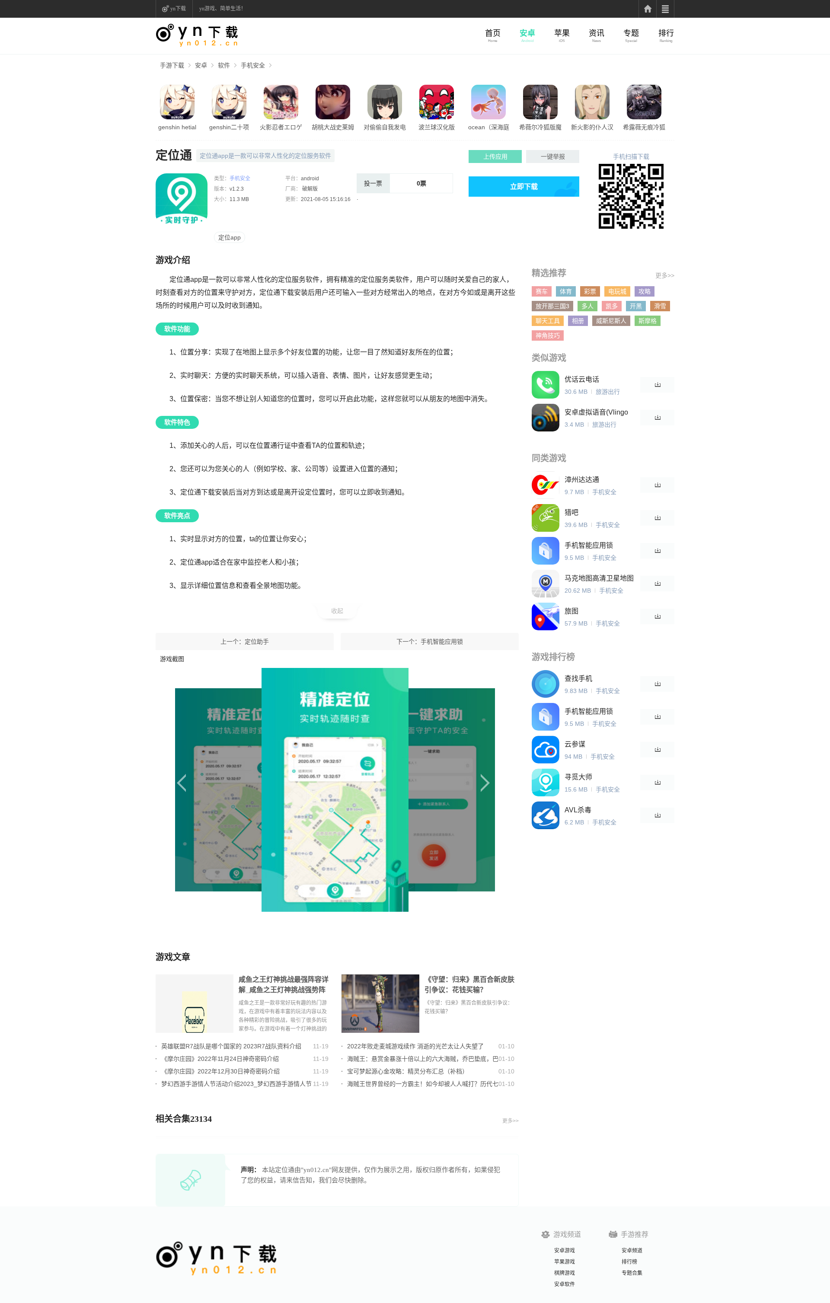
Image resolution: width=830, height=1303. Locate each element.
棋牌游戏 (564, 1273)
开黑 (636, 306)
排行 (666, 33)
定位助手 (257, 641)
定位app (229, 237)
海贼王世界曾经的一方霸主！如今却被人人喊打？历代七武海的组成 (422, 1083)
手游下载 (172, 65)
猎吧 (571, 512)
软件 (224, 65)
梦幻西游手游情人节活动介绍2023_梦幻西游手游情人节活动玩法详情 (236, 1083)
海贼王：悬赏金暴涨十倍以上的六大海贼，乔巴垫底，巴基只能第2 (422, 1058)
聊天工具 (548, 320)
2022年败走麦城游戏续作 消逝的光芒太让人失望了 (415, 1046)
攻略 (644, 291)
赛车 (542, 291)
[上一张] (223, 790)
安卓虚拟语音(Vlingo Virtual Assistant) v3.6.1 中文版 (596, 413)
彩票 (590, 291)
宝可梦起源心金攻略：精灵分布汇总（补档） (407, 1071)
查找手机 (578, 678)
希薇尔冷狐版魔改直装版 (540, 127)
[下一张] (450, 790)
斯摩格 (647, 320)
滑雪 (660, 306)
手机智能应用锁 (442, 641)
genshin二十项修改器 (229, 127)
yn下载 (178, 9)
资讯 (596, 33)
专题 (631, 33)
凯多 (612, 306)
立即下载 (524, 186)
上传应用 (495, 156)
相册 (578, 320)
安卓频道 (632, 1251)
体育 (566, 291)
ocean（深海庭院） (488, 127)
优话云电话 (582, 379)
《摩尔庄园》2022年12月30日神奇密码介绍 (220, 1071)
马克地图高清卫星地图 (599, 578)
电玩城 (617, 291)
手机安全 (253, 65)
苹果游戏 (564, 1262)
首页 (493, 33)
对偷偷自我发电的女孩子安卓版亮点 (385, 127)
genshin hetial (177, 127)
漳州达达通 (582, 479)
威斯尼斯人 (611, 320)
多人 (587, 306)
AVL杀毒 (578, 810)
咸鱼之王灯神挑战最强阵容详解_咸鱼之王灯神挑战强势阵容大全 (284, 985)
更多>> (510, 1121)
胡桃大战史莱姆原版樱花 (333, 127)
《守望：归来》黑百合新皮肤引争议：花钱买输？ (469, 984)
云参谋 (575, 744)
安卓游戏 (564, 1251)
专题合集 (632, 1273)
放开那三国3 (552, 306)
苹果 (562, 33)
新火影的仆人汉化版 (592, 127)
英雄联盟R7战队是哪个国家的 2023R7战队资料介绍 (231, 1046)
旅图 (571, 611)
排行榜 (629, 1262)
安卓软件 (564, 1284)
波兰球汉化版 (436, 127)
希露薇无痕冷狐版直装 (644, 127)
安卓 (527, 33)
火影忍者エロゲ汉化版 (281, 127)
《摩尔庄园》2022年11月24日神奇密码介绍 (220, 1058)
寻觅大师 (578, 777)
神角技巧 (548, 335)
